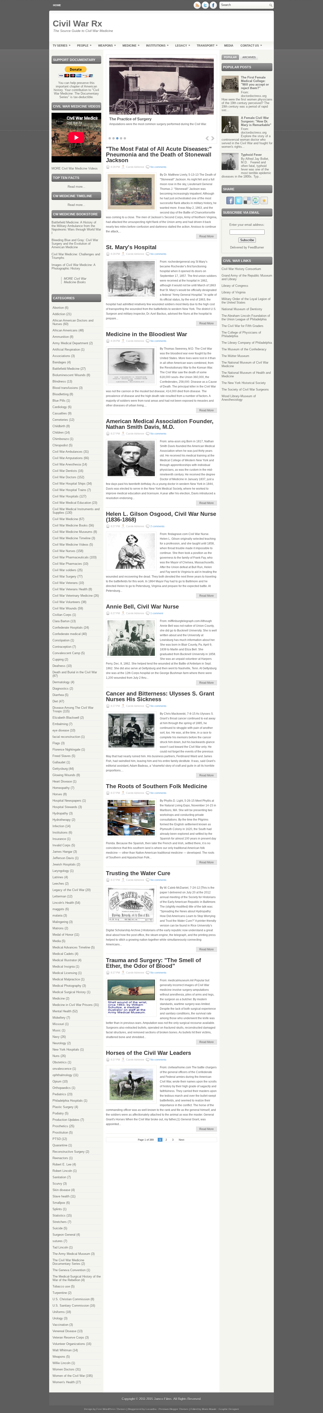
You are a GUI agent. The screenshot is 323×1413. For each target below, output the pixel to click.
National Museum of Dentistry (242, 309)
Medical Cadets (63, 954)
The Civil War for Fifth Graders (242, 326)
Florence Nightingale (66, 749)
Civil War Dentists (64, 471)
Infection (58, 826)
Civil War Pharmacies (67, 563)
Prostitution (60, 1132)
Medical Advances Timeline (71, 947)
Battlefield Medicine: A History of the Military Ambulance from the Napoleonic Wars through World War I (76, 228)
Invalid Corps (61, 845)
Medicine (131, 45)
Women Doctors (63, 1369)
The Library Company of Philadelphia (247, 342)
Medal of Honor (62, 934)
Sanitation (59, 1177)
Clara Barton (61, 621)
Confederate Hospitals (67, 627)
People (84, 45)
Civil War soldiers (64, 570)
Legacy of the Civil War (68, 890)
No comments (158, 166)
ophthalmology (62, 1075)
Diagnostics (60, 688)
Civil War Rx (77, 23)
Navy (56, 1037)
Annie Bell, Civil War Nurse (142, 606)
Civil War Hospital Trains (69, 490)
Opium (56, 1081)
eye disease (60, 730)
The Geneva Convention (69, 1270)
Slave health (61, 1196)
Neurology (59, 1043)
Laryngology (60, 871)
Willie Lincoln (61, 1363)
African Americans (65, 330)
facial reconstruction (66, 737)
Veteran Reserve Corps (68, 1337)
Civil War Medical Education (71, 502)
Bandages (59, 362)
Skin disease (61, 1190)
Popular (230, 57)
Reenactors (60, 1158)
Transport (207, 45)
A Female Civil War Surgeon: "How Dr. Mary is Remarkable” (256, 121)
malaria (57, 915)
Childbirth (58, 426)
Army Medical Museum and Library (140, 119)
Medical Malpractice (66, 979)
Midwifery (58, 1017)
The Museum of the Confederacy (244, 349)
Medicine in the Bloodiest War (146, 334)
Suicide (57, 1228)
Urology (57, 1318)
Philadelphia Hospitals (67, 1100)
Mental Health (61, 1011)
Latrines (57, 877)
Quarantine (59, 1145)
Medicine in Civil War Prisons (72, 1005)
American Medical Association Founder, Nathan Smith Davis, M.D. (160, 424)
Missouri (58, 1024)
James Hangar (62, 851)
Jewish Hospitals (64, 864)
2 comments (157, 526)
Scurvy (57, 1183)
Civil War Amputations (67, 458)
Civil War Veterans (65, 583)
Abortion (58, 307)
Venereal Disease (64, 1331)
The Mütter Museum (235, 356)
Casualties (59, 413)
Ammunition (60, 337)
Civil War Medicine (65, 519)
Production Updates (65, 1120)
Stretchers (59, 1222)
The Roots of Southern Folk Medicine (156, 786)
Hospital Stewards (64, 807)
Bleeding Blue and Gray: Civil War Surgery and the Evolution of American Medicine (75, 243)
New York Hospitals (65, 1049)
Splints (57, 1209)
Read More (206, 236)
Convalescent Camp (66, 653)
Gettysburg (60, 768)
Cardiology (59, 407)
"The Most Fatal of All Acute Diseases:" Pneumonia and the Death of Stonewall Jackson (159, 154)
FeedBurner (256, 247)
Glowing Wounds (63, 775)
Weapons (107, 45)
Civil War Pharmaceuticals (70, 557)
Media (228, 45)
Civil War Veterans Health (69, 589)
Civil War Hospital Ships (69, 483)
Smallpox (58, 1202)
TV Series (61, 45)
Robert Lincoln (62, 1171)
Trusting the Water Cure (138, 873)
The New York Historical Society (244, 383)
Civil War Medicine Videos (70, 544)
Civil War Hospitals (65, 496)
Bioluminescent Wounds (69, 375)
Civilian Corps (61, 615)
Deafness (58, 666)
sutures (57, 1241)
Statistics (58, 1215)
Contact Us (251, 45)
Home (57, 5)
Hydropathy (60, 813)
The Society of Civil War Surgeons (245, 389)
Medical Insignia (63, 966)
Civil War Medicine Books (70, 525)
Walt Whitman (62, 1350)
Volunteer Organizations (68, 1344)
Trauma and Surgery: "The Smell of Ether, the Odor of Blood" (153, 963)
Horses (57, 794)
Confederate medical (66, 634)
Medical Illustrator (64, 960)
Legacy (182, 45)
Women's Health (63, 1382)
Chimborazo (60, 439)
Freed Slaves (61, 756)
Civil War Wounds (64, 608)
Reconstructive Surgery (68, 1151)
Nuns (56, 1056)
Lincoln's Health (63, 902)
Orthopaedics (61, 1088)
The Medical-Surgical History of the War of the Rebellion (76, 1278)
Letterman (59, 896)
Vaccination (60, 1324)
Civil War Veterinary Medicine (72, 595)
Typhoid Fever (251, 155)
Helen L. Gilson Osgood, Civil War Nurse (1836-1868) (161, 516)
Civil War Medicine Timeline (71, 538)
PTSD (56, 1139)
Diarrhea (58, 695)
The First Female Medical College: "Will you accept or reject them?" (255, 83)
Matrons (58, 928)
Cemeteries (60, 420)
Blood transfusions (65, 388)
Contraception (61, 646)
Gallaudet (58, 762)
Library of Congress (235, 285)
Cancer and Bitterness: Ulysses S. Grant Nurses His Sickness (160, 696)
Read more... (76, 186)
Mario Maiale (209, 1409)
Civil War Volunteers (66, 602)
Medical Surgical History (69, 992)
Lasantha (151, 1409)
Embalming (60, 724)
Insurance (59, 839)
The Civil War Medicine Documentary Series (68, 1261)
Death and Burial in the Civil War (74, 672)
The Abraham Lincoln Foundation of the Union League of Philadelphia (246, 317)
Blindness (59, 381)
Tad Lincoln (60, 1247)
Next (181, 1139)
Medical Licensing (64, 973)
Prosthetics (60, 1126)
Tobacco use (61, 1286)
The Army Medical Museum (71, 1254)
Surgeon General (63, 1234)
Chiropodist (60, 445)
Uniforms (58, 1312)
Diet (55, 701)
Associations (61, 356)
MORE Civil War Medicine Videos (75, 168)
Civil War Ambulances (67, 451)
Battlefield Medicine (65, 368)
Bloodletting (60, 394)
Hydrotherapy (61, 820)
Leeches (58, 883)
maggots (58, 909)
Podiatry (58, 1113)
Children (58, 432)
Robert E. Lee (61, 1164)
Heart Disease (62, 781)
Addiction (58, 314)
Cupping (58, 659)
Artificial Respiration (66, 349)
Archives (249, 57)
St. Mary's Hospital (131, 247)
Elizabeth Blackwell (65, 717)
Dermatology (61, 682)
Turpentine (59, 1293)
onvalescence (61, 1068)
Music (56, 1030)
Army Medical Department (70, 343)
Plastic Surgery (63, 1107)
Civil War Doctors (64, 477)
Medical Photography (66, 985)
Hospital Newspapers (66, 800)
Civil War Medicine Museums (72, 532)
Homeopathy (61, 788)
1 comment (156, 613)
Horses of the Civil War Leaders (148, 1053)
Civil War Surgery (64, 576)
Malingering (60, 922)
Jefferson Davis (63, 858)
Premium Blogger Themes (173, 1409)
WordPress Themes (114, 1409)
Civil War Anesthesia (66, 464)
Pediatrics (59, 1094)
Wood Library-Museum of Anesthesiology (239, 397)
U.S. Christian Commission (71, 1299)
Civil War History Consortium (241, 269)
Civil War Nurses (63, 551)
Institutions (157, 45)
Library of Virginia (233, 292)
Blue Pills (58, 400)
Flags (56, 743)
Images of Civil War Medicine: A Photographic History (73, 266)
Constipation (61, 640)
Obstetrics (59, 1062)
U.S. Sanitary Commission (70, 1305)
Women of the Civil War (68, 1376)
